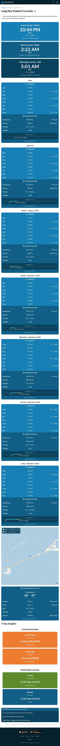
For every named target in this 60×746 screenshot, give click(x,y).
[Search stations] (53, 2)
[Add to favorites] (35, 11)
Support (38, 736)
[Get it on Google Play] (36, 732)
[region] (30, 556)
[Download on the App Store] (23, 732)
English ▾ (30, 739)
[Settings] (57, 2)
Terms (32, 736)
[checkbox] (11, 529)
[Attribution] (57, 583)
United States (4, 7)
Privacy (27, 736)
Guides (22, 736)
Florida (10, 7)
